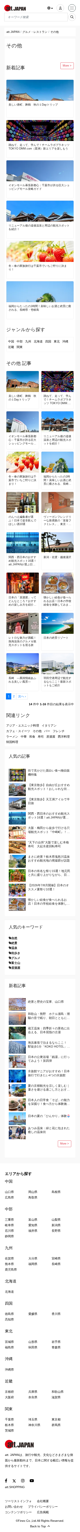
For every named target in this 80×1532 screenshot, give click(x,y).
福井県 (32, 1230)
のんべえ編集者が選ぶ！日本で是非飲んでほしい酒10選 (22, 520)
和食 (32, 736)
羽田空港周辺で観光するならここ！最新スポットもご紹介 (57, 681)
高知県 (9, 1319)
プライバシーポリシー (43, 1506)
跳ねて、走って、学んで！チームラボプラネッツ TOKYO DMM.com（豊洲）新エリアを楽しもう (39, 146)
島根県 (56, 1192)
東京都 (56, 1419)
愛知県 (32, 1225)
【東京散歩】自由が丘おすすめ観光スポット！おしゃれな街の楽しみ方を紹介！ (49, 787)
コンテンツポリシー (18, 1512)
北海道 (38, 341)
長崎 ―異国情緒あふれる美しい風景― (22, 679)
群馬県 (56, 1425)
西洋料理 (64, 736)
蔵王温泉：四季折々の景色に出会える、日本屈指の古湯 (49, 1030)
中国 (11, 341)
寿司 (41, 736)
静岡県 (9, 1236)
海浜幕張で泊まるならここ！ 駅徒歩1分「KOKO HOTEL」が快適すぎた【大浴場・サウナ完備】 (49, 1044)
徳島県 (9, 1314)
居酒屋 (50, 736)
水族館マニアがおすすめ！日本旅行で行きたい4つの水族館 (49, 1073)
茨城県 (9, 1430)
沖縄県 (9, 1369)
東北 (57, 341)
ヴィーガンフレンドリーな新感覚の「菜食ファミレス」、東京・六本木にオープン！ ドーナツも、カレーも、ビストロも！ (57, 520)
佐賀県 (9, 1258)
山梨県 (56, 1219)
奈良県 (32, 1397)
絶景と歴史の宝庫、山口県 (46, 1001)
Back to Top (38, 1526)
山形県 (32, 1341)
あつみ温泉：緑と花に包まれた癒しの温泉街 (49, 1130)
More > (67, 65)
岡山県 (32, 1192)
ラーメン (12, 736)
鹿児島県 (11, 1269)
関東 (20, 347)
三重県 (9, 1219)
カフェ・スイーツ (18, 731)
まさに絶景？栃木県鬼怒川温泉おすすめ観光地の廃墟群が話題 (49, 858)
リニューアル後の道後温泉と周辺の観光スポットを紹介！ (39, 227)
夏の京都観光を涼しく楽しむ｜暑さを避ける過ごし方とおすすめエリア (49, 1087)
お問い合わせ (14, 1506)
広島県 (9, 1197)
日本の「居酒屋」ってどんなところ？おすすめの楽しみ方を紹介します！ (22, 601)
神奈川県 (34, 1425)
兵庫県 (32, 1391)
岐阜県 (9, 1225)
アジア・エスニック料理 (22, 725)
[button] (50, 8)
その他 (37, 731)
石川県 (9, 1230)
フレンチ (59, 731)
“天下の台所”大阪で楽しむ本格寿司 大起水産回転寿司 (48, 844)
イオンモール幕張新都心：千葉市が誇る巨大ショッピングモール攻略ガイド (39, 187)
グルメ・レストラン (34, 31)
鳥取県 (32, 1197)
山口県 (9, 1192)
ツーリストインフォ (18, 1501)
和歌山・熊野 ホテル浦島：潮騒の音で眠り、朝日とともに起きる (49, 1016)
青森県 (56, 1347)
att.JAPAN (12, 31)
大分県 (32, 1258)
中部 (20, 341)
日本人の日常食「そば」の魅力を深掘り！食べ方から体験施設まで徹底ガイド (49, 1102)
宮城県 (9, 1341)
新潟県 (56, 1225)
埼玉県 (32, 1419)
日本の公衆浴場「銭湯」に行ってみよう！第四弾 (49, 1058)
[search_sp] (72, 17)
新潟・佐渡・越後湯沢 (57, 557)
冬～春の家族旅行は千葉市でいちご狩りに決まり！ (38, 267)
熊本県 (9, 1264)
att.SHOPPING (15, 1487)
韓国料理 (12, 742)
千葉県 (9, 1419)
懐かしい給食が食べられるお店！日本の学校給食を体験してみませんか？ (57, 601)
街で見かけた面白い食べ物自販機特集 (49, 772)
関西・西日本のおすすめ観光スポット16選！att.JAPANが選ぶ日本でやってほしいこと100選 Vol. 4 (22, 561)
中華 (24, 736)
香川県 (56, 1314)
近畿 (11, 347)
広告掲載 (43, 1512)
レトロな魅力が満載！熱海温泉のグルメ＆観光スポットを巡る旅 (22, 641)
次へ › (22, 696)
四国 (48, 341)
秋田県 (32, 1347)
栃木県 (9, 1425)
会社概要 (43, 1501)
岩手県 (56, 1341)
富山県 (32, 1219)
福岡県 (32, 1264)
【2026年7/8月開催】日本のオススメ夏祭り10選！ (48, 887)
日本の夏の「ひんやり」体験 (47, 1116)
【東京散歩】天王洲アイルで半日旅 (49, 801)
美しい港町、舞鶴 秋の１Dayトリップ (33, 104)
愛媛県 (32, 1314)
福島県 (9, 1347)
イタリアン (49, 725)
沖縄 (65, 341)
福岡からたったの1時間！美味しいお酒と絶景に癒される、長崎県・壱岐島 (40, 308)
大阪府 (9, 1397)
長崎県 (56, 1264)
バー (47, 731)
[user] (60, 8)
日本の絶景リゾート (56, 637)
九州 (28, 341)
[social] (6, 1480)
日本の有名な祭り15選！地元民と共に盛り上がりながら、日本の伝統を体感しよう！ (49, 873)
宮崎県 (56, 1258)
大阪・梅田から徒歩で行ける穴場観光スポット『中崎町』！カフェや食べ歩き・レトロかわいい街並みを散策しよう (49, 830)
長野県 (56, 1230)
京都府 (9, 1391)
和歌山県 (58, 1391)
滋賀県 (56, 1397)
